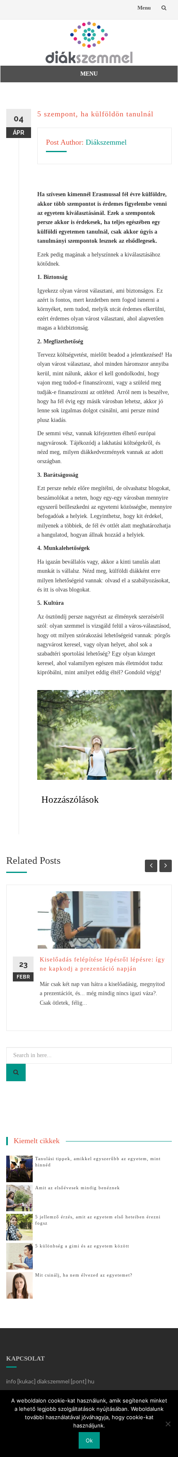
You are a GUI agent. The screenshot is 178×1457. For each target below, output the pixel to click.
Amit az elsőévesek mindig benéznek (77, 1187)
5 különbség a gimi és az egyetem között (82, 1245)
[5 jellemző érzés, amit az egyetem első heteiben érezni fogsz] (19, 1226)
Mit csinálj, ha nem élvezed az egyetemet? (83, 1274)
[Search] (16, 1072)
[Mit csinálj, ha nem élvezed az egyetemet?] (19, 1285)
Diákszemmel (106, 142)
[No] (168, 1424)
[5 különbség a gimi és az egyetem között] (19, 1255)
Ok (89, 1440)
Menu (144, 8)
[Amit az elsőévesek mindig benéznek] (19, 1197)
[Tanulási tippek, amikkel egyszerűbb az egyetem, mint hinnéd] (19, 1168)
